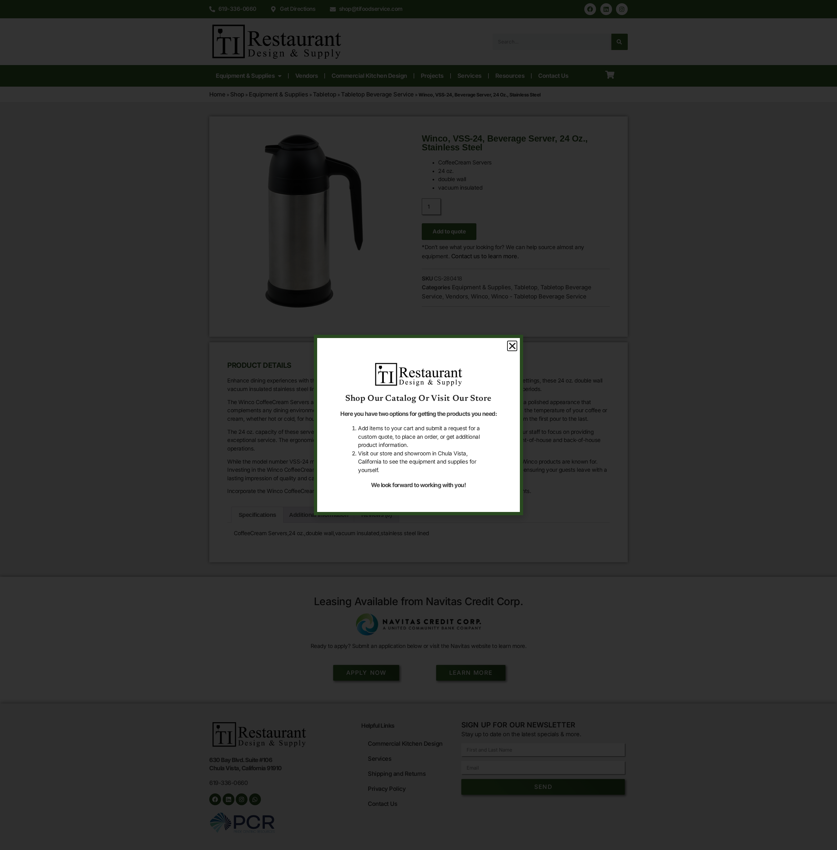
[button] (512, 345)
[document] (418, 425)
